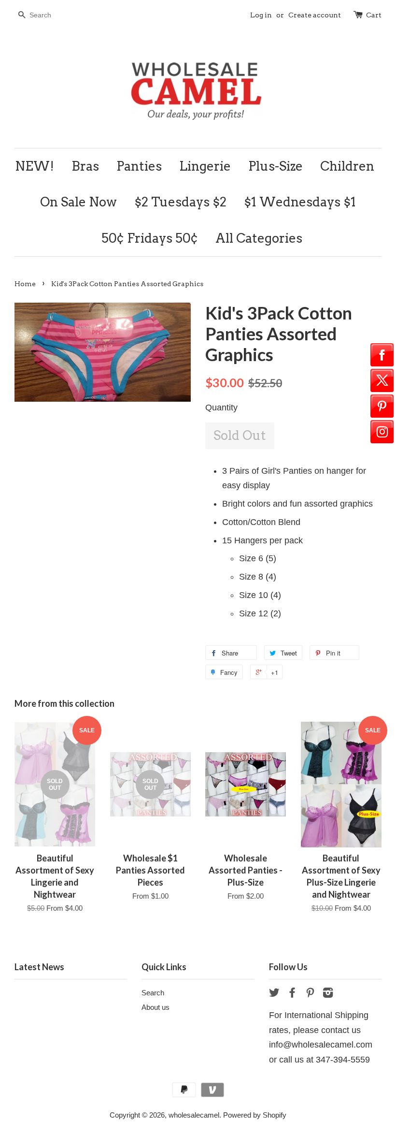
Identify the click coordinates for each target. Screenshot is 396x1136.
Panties (139, 166)
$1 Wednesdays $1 (300, 201)
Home (25, 284)
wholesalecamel (194, 1115)
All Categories (258, 238)
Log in (261, 15)
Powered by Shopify (254, 1115)
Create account (314, 15)
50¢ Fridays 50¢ (149, 238)
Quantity (221, 407)
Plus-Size (275, 166)
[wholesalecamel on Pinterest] (310, 994)
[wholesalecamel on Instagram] (328, 994)
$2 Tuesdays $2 (180, 201)
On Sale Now (78, 201)
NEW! (34, 166)
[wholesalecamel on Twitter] (274, 994)
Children (347, 166)
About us (155, 1007)
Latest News (39, 966)
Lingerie (205, 166)
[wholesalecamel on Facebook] (292, 994)
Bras (85, 166)
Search (152, 993)
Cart (374, 15)
